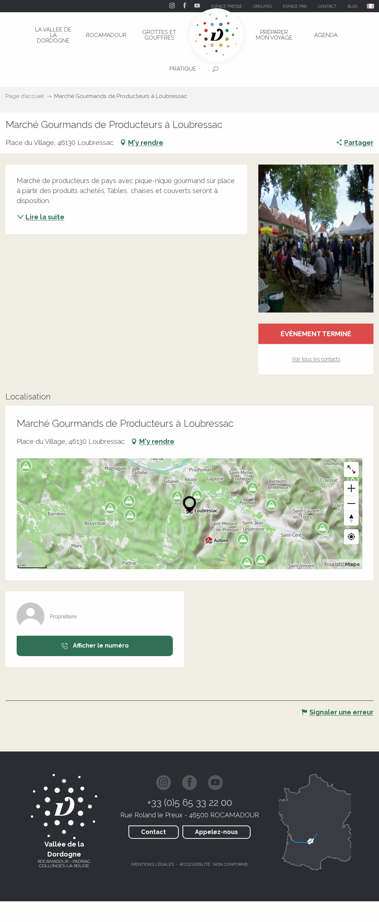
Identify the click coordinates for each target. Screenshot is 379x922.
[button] (371, 6)
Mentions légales (152, 864)
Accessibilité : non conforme (214, 864)
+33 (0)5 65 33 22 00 (189, 802)
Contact (153, 831)
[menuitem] (53, 35)
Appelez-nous (216, 831)
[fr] (371, 6)
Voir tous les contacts (316, 359)
